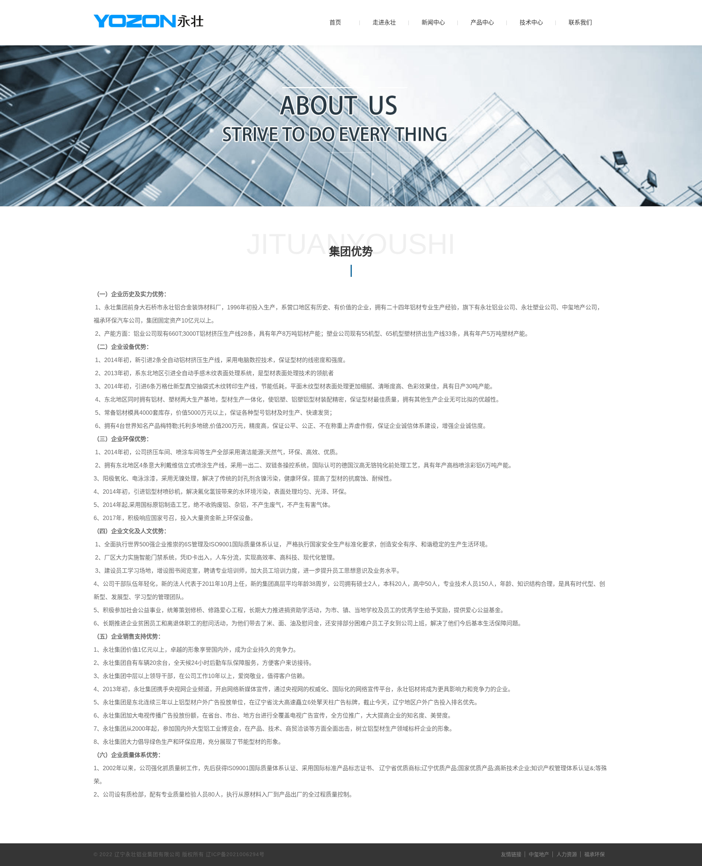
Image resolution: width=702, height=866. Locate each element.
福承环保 (594, 854)
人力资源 (566, 854)
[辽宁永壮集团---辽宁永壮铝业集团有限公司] (148, 20)
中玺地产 (539, 854)
